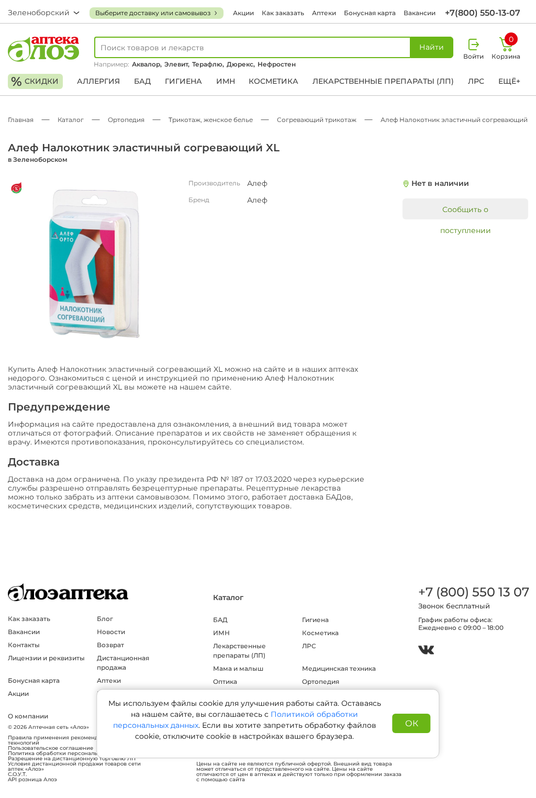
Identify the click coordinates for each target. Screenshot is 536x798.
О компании (28, 716)
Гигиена (183, 81)
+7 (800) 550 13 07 (473, 592)
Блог (105, 619)
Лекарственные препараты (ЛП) (383, 81)
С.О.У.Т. (17, 774)
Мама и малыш (238, 668)
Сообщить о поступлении (465, 212)
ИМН (225, 81)
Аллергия (98, 81)
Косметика (273, 81)
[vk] (426, 651)
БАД (142, 81)
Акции (243, 13)
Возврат (110, 645)
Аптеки (324, 13)
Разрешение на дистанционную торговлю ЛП (72, 758)
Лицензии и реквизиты (46, 658)
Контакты (24, 645)
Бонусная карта (370, 13)
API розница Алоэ (32, 779)
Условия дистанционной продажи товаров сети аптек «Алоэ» (74, 766)
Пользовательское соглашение (50, 748)
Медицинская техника (339, 668)
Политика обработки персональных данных (69, 753)
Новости (111, 632)
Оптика (225, 681)
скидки (35, 81)
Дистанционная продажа (123, 662)
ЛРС (476, 81)
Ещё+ (509, 81)
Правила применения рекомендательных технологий (66, 740)
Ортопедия (320, 681)
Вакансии (420, 13)
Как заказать (283, 13)
